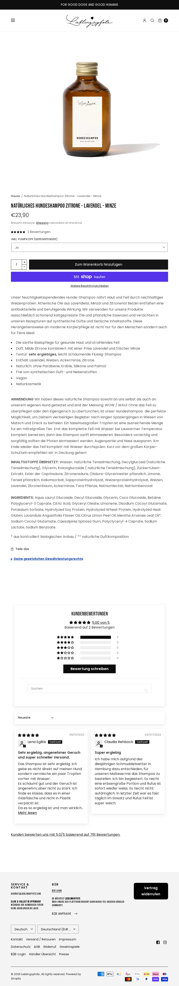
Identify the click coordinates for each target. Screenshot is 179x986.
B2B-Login (18, 954)
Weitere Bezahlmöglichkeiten (90, 286)
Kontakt (17, 939)
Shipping (42, 223)
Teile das (22, 548)
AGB (37, 947)
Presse (64, 954)
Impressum (67, 939)
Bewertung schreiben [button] (89, 668)
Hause (15, 196)
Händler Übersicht (42, 954)
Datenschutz (21, 947)
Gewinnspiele (70, 947)
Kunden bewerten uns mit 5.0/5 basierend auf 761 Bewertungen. (65, 834)
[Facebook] (158, 942)
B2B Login (57, 890)
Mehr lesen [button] (27, 812)
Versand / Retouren (41, 939)
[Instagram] (165, 942)
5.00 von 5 (101, 622)
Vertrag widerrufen (150, 891)
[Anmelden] (144, 20)
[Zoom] (89, 109)
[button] (65, 637)
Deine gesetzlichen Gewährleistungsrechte (48, 559)
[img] (28, 735)
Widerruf (49, 947)
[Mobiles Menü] (16, 20)
